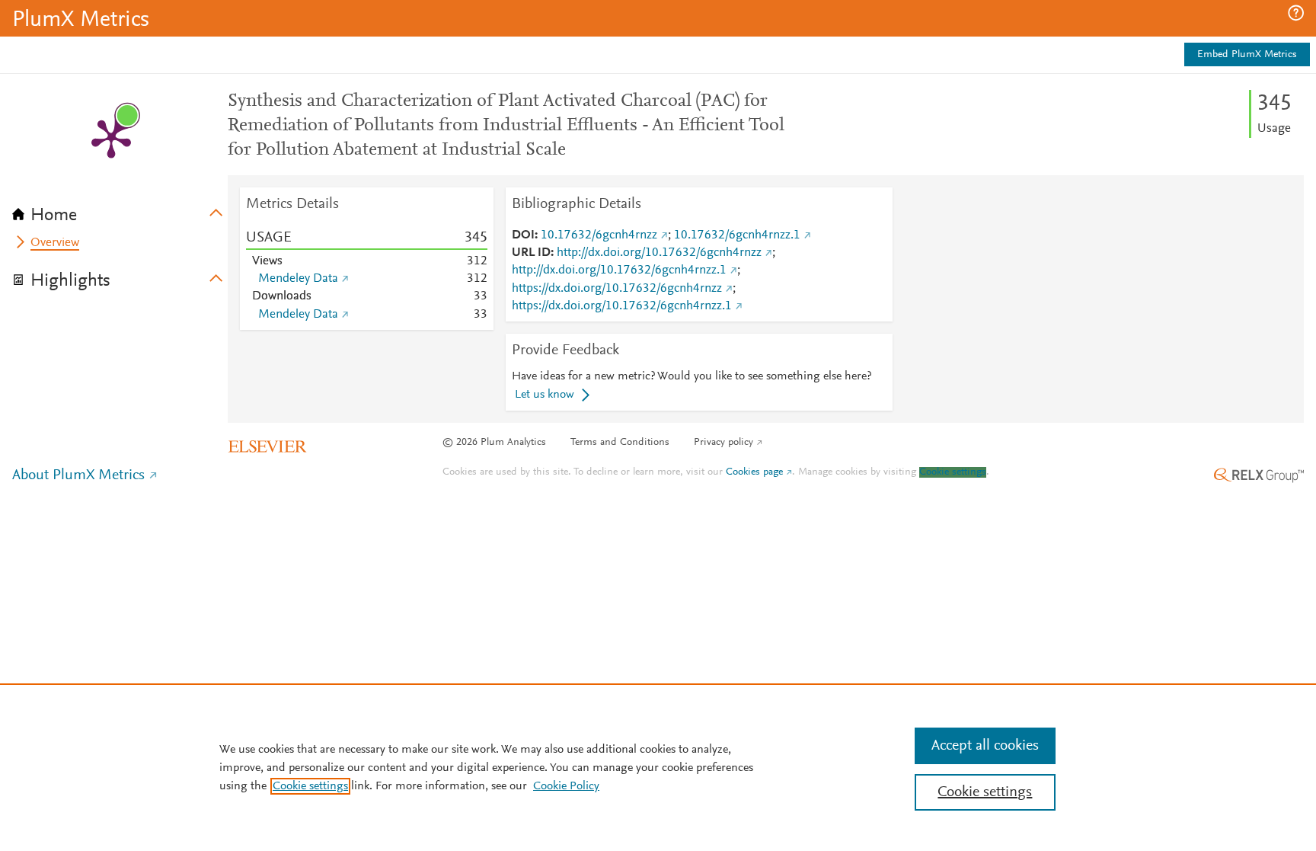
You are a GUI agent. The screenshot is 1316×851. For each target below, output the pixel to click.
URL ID (531, 253)
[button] (1296, 13)
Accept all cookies (985, 745)
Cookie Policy (566, 786)
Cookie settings (952, 472)
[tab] (120, 210)
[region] (658, 767)
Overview (54, 243)
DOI (523, 235)
